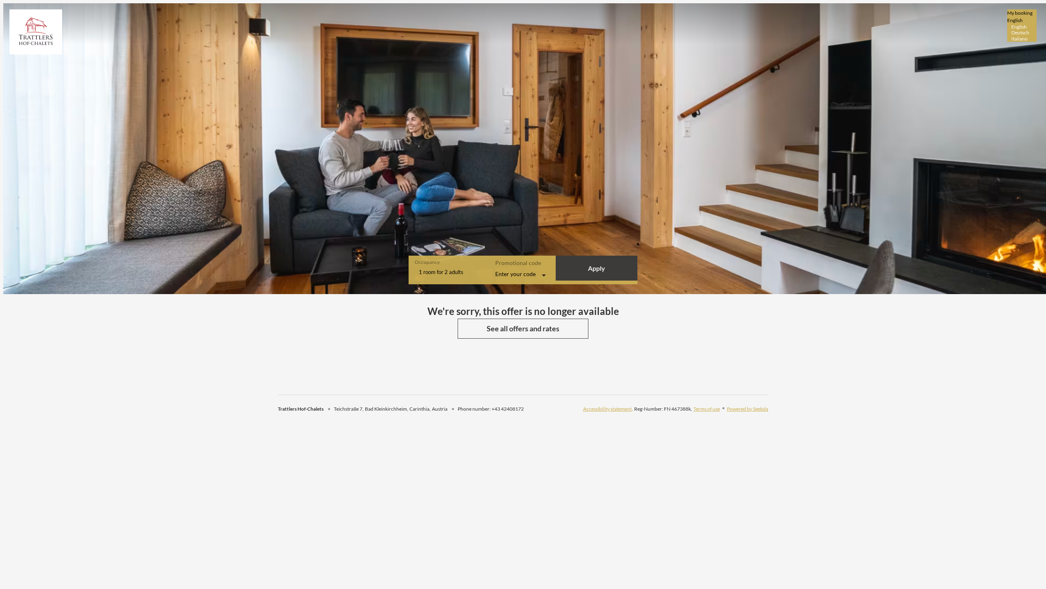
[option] (1022, 27)
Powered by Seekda (747, 409)
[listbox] (1022, 25)
